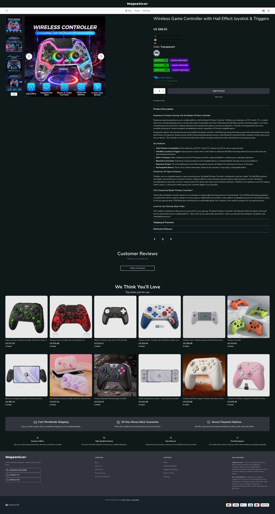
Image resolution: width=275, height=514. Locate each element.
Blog (96, 462)
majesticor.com (237, 462)
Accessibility (135, 500)
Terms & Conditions (102, 476)
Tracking (166, 476)
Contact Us (99, 469)
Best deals (146, 11)
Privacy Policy (100, 473)
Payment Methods (170, 466)
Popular (137, 11)
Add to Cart (219, 91)
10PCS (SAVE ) (161, 70)
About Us (98, 466)
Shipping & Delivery (170, 469)
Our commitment (238, 477)
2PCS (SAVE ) (161, 60)
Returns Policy (168, 473)
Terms (123, 500)
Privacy (128, 500)
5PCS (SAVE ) (161, 65)
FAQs (165, 462)
